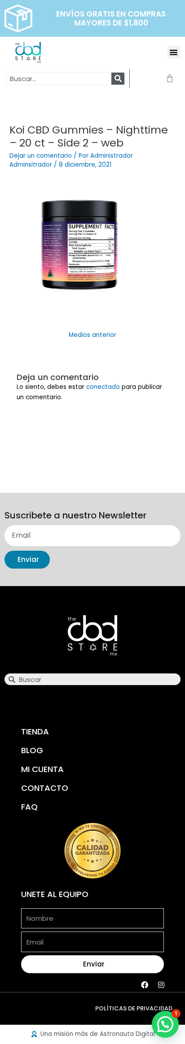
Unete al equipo (54, 894)
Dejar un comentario (40, 155)
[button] (174, 52)
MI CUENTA (42, 769)
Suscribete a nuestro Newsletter (75, 516)
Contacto (44, 788)
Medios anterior (92, 335)
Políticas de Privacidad (133, 1008)
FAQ (29, 806)
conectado (103, 387)
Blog (32, 750)
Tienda (35, 731)
